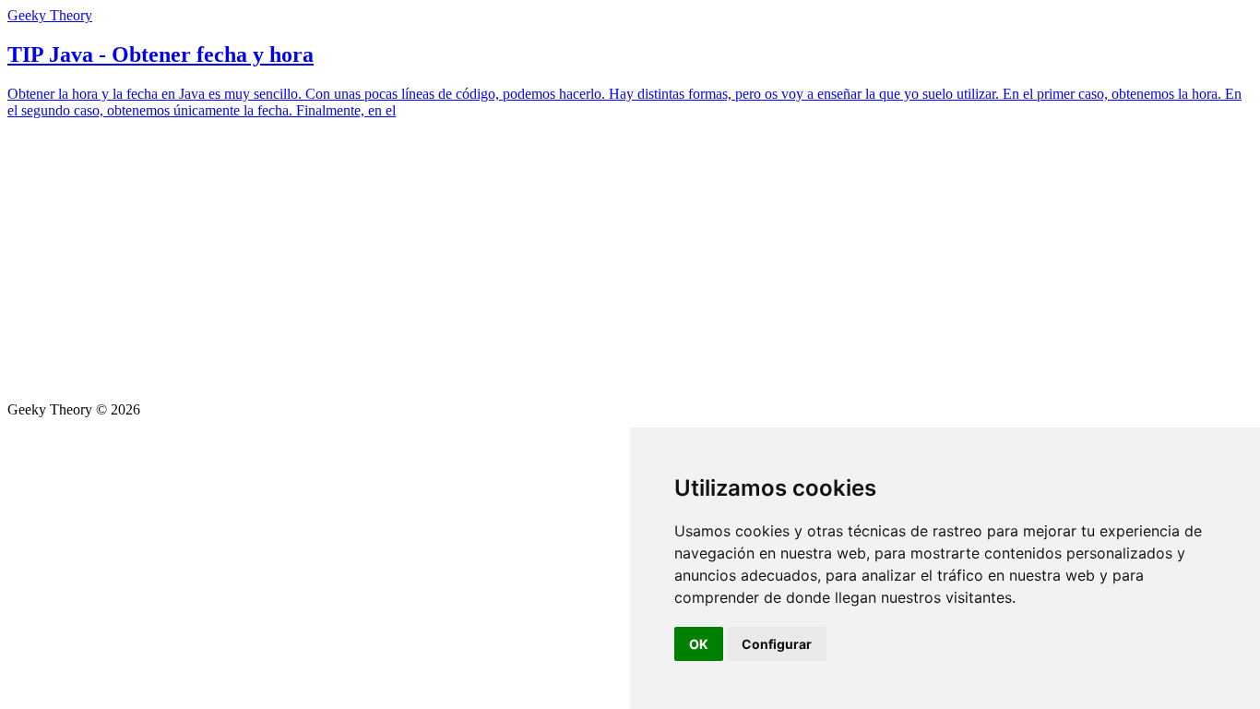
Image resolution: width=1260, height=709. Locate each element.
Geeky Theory (49, 15)
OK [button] (698, 644)
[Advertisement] (630, 263)
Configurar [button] (777, 644)
